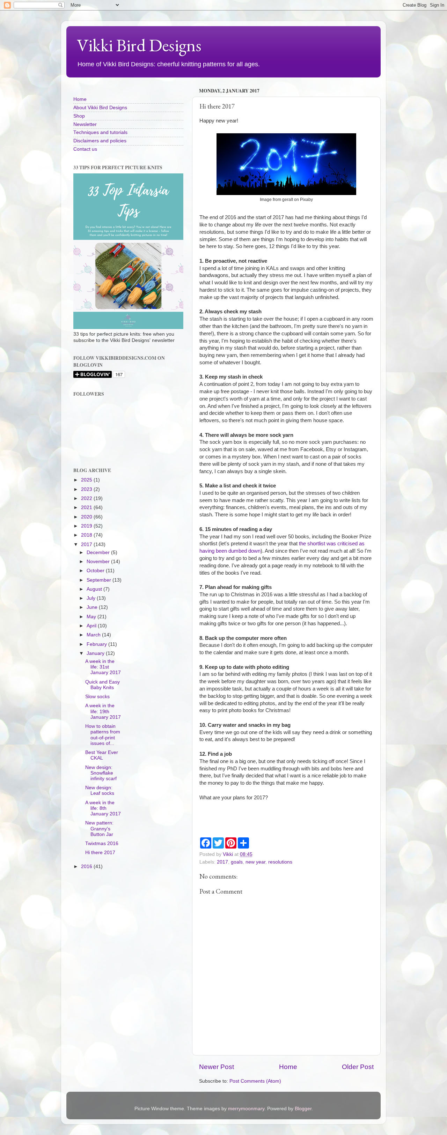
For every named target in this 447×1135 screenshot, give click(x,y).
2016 (87, 866)
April (92, 625)
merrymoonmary (246, 1108)
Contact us (85, 149)
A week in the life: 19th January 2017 (103, 711)
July (92, 598)
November (99, 561)
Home (288, 1066)
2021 (87, 507)
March (94, 634)
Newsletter (85, 124)
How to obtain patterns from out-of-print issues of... (102, 735)
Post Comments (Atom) (255, 1081)
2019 (87, 526)
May (92, 616)
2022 (87, 498)
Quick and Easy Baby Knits (102, 684)
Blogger (303, 1108)
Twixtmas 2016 (101, 843)
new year (255, 862)
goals (237, 862)
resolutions (280, 862)
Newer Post (216, 1066)
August (95, 589)
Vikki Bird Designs (139, 45)
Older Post (358, 1066)
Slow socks (97, 696)
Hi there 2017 (100, 852)
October (96, 570)
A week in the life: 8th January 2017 (103, 808)
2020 (87, 517)
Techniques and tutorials (100, 132)
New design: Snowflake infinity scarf (101, 773)
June (93, 607)
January (96, 653)
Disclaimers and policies (99, 140)
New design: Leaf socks (99, 790)
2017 (222, 862)
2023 (87, 489)
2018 (87, 535)
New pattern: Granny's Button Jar (99, 828)
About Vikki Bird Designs (100, 107)
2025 (87, 480)
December (99, 552)
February (97, 644)
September (99, 580)
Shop (79, 116)
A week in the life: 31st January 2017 (103, 667)
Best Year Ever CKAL (101, 755)
